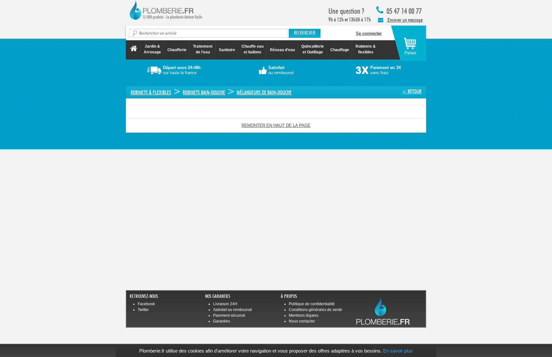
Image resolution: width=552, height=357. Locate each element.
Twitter (143, 309)
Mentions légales (303, 315)
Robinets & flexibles (151, 92)
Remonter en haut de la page (275, 125)
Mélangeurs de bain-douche (264, 92)
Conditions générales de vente (315, 309)
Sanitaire (227, 50)
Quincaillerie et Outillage (312, 49)
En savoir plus (398, 350)
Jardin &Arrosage (152, 49)
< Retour (411, 91)
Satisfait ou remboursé (232, 309)
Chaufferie (177, 50)
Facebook (146, 304)
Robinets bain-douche (204, 92)
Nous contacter (302, 321)
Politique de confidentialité (312, 304)
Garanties (221, 321)
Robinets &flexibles (366, 49)
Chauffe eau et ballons (252, 49)
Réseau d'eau (282, 50)
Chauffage (339, 50)
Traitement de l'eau (202, 49)
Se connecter (369, 33)
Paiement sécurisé (229, 315)
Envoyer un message (405, 20)
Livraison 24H (225, 304)
